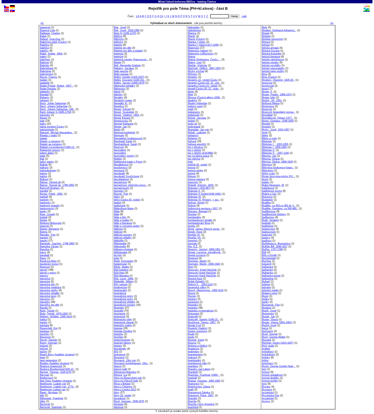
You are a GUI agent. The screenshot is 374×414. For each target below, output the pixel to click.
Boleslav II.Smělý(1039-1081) (204, 193)
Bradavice (193, 348)
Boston (192, 296)
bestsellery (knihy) (124, 155)
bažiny (43, 351)
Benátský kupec (123, 100)
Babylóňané (46, 68)
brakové (192, 357)
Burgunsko (268, 313)
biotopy (118, 345)
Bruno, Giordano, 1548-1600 (278, 120)
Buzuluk (266, 339)
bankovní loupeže (50, 205)
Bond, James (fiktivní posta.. (204, 228)
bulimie (266, 284)
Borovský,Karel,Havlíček (202, 275)
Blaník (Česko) (196, 39)
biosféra (118, 337)
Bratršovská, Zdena (199, 386)
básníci (44, 275)
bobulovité (193, 115)
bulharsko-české (271, 275)
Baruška (44, 249)
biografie (118, 310)
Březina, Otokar (271, 158)
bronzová (267, 82)
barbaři (44, 217)
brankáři (192, 377)
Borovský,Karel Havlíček (202, 272)
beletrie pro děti (122, 47)
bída (116, 258)
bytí (264, 369)
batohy (44, 322)
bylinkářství (268, 354)
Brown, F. (267, 91)
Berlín (117, 129)
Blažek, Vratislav (197, 65)
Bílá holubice (121, 269)
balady (43, 138)
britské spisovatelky (273, 68)
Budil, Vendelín (270, 220)
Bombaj (192, 214)
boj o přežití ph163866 (200, 153)
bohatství (193, 135)
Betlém (118, 158)
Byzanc (266, 386)
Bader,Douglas (48, 88)
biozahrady (120, 348)
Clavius (211, 1)
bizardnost (120, 398)
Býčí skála (268, 345)
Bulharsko (267, 272)
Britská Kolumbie (271, 53)
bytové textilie (270, 380)
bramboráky (194, 360)
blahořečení (194, 30)
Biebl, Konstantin (123, 261)
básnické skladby (50, 293)
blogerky (193, 77)
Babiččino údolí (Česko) (53, 42)
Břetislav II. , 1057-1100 (275, 153)
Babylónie (45, 71)
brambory (193, 366)
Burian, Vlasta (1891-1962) (277, 322)
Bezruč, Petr (121, 193)
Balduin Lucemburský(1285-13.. (58, 147)
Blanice (192, 33)
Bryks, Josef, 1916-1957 (276, 129)
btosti (265, 179)
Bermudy (119, 135)
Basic (43, 258)
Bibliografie (120, 243)
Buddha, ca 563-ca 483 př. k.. (278, 205)
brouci (265, 88)
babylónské (46, 74)
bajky (43, 123)
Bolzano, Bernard (197, 211)
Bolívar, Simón (196, 202)
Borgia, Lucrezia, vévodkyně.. (205, 252)
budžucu (267, 240)
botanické (193, 301)
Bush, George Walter (274, 337)
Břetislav (267, 141)
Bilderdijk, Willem (123, 281)
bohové (192, 141)
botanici (192, 299)
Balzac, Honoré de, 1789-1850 (57, 185)
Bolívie (192, 205)
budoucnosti (269, 231)
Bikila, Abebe (121, 266)
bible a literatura (123, 223)
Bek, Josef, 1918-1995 (126, 30)
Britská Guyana (271, 50)
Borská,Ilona (195, 278)
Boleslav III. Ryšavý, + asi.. (204, 199)
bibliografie (120, 246)
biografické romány (124, 304)
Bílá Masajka (121, 275)
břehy (265, 135)
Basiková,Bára (48, 261)
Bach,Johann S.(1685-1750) (55, 112)
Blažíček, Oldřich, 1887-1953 (204, 68)
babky (43, 56)
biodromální (120, 290)
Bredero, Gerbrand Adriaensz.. (279, 30)
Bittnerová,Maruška (125, 372)
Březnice (267, 164)
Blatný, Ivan (195, 62)
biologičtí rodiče (123, 325)
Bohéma (192, 138)
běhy (42, 401)
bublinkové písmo (272, 190)
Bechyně (45, 404)
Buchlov (266, 261)
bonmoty (193, 240)
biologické (119, 316)
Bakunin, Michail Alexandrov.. (56, 132)
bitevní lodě (120, 369)
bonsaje (192, 243)
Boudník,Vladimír (197, 328)
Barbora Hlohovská (50, 223)
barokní (44, 237)
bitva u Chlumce (123, 386)
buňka (265, 299)
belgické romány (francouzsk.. (131, 59)
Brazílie (192, 401)
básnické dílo (47, 284)
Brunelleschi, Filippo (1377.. (277, 117)
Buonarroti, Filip (271, 304)
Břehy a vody (269, 138)
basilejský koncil (49, 263)
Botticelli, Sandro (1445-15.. (203, 319)
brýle (264, 132)
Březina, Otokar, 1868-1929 (277, 161)
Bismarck (119, 357)
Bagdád (44, 94)
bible (116, 214)
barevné (44, 226)
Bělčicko (119, 39)
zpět (244, 16)
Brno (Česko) (269, 77)
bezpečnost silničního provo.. (130, 185)
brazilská (193, 407)
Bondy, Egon (195, 231)
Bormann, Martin (197, 261)
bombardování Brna (199, 223)
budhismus (268, 217)
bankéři (44, 196)
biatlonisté (119, 205)
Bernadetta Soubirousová (128, 138)
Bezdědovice (121, 164)
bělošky (118, 94)
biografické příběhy (124, 301)
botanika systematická (200, 310)
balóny (43, 176)
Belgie (117, 62)
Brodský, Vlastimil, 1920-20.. (278, 79)
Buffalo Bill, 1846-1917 (275, 246)
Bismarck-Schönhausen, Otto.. (131, 363)
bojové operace (196, 179)
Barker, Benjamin (49, 228)
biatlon (117, 202)
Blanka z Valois (197, 42)
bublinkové (268, 188)
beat (42, 357)
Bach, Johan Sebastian (53, 103)
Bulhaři (266, 281)
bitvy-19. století (122, 395)
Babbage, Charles (50, 33)
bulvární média (270, 290)
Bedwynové (46, 377)
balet (42, 155)
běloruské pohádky (124, 85)
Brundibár (267, 115)
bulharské (267, 269)
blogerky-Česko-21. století (203, 85)
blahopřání (194, 27)
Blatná (191, 56)
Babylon (44, 62)
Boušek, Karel (196, 339)
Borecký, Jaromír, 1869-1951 (204, 249)
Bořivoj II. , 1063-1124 (200, 284)
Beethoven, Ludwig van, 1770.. (57, 386)
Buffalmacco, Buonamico (276, 243)
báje (42, 120)
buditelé (266, 223)
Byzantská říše (270, 395)
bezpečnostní (121, 188)
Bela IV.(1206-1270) (125, 33)
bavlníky (44, 334)
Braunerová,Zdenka (199, 392)
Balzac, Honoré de (50, 182)
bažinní (44, 348)
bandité (44, 190)
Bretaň (265, 33)
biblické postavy (123, 234)
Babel (43, 36)
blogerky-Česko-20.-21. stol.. (204, 82)
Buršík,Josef (269, 325)
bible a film (120, 217)
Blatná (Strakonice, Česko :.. (204, 59)
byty (264, 383)
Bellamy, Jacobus (124, 68)
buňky (265, 301)
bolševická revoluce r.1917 (203, 208)
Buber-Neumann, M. (273, 185)
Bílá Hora (119, 272)
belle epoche (121, 71)
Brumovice (268, 106)
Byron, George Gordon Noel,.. (278, 366)
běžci (117, 196)
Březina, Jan (269, 155)
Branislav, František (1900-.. (204, 374)
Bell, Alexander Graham (127, 65)
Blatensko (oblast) (198, 50)
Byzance (267, 389)
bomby (192, 226)
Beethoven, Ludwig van (53, 383)
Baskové (45, 266)
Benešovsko (121, 120)
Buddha (266, 202)
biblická (118, 228)
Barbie (43, 220)
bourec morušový (197, 331)
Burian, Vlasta (270, 319)
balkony (44, 167)
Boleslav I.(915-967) (199, 188)
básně (43, 269)
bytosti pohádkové (272, 374)
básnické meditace (50, 287)
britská (266, 44)
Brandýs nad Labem (199, 369)
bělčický (118, 42)
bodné (191, 120)
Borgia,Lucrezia (197, 255)
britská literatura (271, 56)
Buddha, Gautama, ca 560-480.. (280, 208)
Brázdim (192, 398)
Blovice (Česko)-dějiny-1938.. (204, 97)
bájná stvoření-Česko (52, 126)
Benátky (118, 97)
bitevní (118, 366)
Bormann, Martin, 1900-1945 (204, 263)
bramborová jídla (197, 363)
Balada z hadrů (48, 135)
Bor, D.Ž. (193, 246)
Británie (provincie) (272, 39)
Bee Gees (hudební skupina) (56, 380)
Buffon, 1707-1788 (272, 249)
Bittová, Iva (120, 374)
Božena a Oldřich (197, 345)
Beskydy (119, 147)
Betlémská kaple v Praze (128, 161)
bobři (190, 109)
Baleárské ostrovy (50, 150)
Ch (161, 16)
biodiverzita (120, 287)
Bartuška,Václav (49, 246)
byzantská (268, 392)
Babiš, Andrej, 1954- (51, 53)
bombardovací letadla (200, 220)
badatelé (44, 82)
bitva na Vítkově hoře (126, 380)
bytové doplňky (270, 377)
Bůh (264, 252)
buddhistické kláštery (274, 214)
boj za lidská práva (198, 155)
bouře (191, 337)
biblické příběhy (123, 237)
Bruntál (266, 123)
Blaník (191, 36)
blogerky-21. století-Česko (203, 79)
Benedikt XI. (121, 103)
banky (43, 211)
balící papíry (47, 161)
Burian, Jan (268, 316)
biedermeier (120, 263)
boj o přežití (194, 150)
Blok (190, 94)
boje (190, 161)
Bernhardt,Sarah (123, 141)
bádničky (45, 91)
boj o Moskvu (195, 147)
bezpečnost (120, 182)
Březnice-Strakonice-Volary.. (278, 167)
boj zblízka (194, 158)
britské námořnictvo (273, 59)
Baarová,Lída (47, 30)
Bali (42, 158)
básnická (45, 278)
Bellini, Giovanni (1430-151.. (130, 79)
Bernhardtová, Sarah (125, 144)
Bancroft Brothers (50, 188)
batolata (44, 325)
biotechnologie (122, 339)
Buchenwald (269, 258)
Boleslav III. (195, 196)
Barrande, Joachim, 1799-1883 (57, 243)
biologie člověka (123, 331)
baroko (44, 240)
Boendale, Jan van (198, 129)
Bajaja (43, 117)
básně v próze (48, 272)
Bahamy (44, 97)
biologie (118, 328)
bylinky (266, 357)
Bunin (265, 296)
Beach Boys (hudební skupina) (57, 354)
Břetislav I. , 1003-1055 (275, 144)
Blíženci (192, 74)
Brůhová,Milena (271, 103)
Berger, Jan (120, 126)
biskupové (119, 354)
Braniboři (193, 372)
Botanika (193, 304)
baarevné (45, 27)
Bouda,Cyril (194, 325)
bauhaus (44, 331)
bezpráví (119, 190)
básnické (45, 281)
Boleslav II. (194, 190)
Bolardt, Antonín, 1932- (201, 185)
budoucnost (268, 228)
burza (265, 328)
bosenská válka (197, 287)
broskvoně (268, 85)
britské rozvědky (271, 65)
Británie (266, 36)
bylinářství (268, 351)
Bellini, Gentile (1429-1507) (129, 77)
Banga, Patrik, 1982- (51, 193)
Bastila (44, 307)
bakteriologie (47, 129)
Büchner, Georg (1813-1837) (278, 342)
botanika (193, 307)
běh (42, 395)
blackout (118, 407)
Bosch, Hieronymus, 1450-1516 (205, 290)
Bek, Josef (120, 27)
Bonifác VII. (194, 237)
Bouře (191, 334)
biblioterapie (120, 252)
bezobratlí (119, 173)
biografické (120, 293)
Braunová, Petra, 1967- (201, 395)
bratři (191, 389)
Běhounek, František (51, 398)
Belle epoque (121, 74)
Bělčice (118, 36)
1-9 (137, 16)
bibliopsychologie (123, 249)
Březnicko (267, 170)
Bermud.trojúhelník (124, 132)
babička (44, 47)
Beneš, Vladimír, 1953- (127, 115)
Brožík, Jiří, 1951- (272, 100)
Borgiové (193, 258)
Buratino (266, 307)
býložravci (267, 363)
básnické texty (48, 296)
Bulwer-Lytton (269, 293)
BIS (116, 351)
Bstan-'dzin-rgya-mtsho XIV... (278, 176)
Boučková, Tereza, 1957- (202, 322)
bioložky (118, 334)
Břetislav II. (268, 150)
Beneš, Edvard (122, 109)
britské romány (270, 62)
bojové (191, 173)
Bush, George (270, 334)
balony (43, 173)
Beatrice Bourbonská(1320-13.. (57, 369)
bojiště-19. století (197, 164)
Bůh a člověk (269, 255)
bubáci (265, 182)
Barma (43, 231)
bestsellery (120, 153)
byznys (266, 401)
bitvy (116, 392)
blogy (191, 91)
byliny (265, 360)
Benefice (119, 106)
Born (190, 266)
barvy (43, 252)
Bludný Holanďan (197, 103)
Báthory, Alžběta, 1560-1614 (56, 316)
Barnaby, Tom (48, 234)
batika (43, 319)
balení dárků (47, 153)
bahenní (44, 100)
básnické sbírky (49, 290)
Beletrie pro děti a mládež (128, 50)
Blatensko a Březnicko (200, 53)
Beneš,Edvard (122, 117)
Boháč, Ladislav (197, 132)
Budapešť (267, 199)
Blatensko (193, 47)
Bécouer (44, 374)
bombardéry (194, 217)
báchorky (45, 115)
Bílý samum (121, 284)
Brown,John (268, 97)
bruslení (266, 126)
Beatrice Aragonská (51, 366)
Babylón (44, 65)
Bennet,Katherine (123, 123)
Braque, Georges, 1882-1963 (204, 380)
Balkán (44, 164)
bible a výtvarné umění (127, 226)
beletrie (118, 44)
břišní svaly (268, 173)
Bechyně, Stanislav (51, 407)
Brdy (264, 27)
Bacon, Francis (48, 77)
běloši (117, 91)
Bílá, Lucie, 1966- (124, 278)
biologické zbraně (124, 322)
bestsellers (120, 150)
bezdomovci (121, 167)
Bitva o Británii (122, 383)
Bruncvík (267, 109)
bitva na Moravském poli (128, 377)
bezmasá (119, 170)
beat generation (48, 360)
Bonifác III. (194, 234)
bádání (44, 79)
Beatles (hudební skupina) (54, 363)
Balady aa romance (51, 144)
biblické (118, 231)
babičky (44, 50)
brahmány (193, 351)
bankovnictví (47, 208)
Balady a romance (50, 141)
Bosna (191, 293)
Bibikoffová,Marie (124, 208)
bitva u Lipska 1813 (125, 389)
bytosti (266, 372)
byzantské (268, 398)
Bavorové (45, 337)
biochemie (119, 313)
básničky (45, 301)
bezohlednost (121, 179)
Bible (117, 211)
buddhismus (269, 211)
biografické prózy (123, 296)
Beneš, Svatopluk (124, 112)
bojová (191, 167)
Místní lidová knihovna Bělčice (176, 1)
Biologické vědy (123, 319)
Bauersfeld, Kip (48, 328)
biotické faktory (122, 342)
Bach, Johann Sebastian (54, 106)
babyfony (45, 59)
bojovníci (193, 182)
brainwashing (195, 354)
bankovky (45, 202)
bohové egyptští (197, 144)
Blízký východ (196, 71)
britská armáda (270, 47)
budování (267, 234)
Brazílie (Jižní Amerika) (201, 404)
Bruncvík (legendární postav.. (278, 112)
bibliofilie (119, 240)
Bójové (192, 176)
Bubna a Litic (269, 193)
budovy (266, 237)
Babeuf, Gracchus (50, 39)
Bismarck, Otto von (125, 360)
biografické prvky (123, 299)
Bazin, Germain (48, 342)
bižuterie (118, 404)
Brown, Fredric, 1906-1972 (277, 94)
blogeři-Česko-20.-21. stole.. (204, 88)
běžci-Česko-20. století (127, 199)
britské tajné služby (273, 71)
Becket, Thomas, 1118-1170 (55, 372)
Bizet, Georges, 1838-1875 (129, 401)
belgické (118, 56)
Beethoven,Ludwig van (52, 389)
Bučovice (267, 196)
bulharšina (267, 278)
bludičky (192, 100)
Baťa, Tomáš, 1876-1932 (54, 313)
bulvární (266, 287)
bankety (44, 199)
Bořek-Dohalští (196, 281)
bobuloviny (194, 112)
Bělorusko (119, 88)
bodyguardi (194, 126)
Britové (266, 42)
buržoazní (267, 331)
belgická (118, 53)
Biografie (119, 307)
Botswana (193, 313)
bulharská (267, 266)
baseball (44, 255)
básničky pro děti (49, 304)
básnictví (45, 299)
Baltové (44, 179)
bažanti (44, 345)
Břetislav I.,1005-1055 (274, 147)
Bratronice (193, 383)
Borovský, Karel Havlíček (202, 269)
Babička (44, 44)
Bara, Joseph (47, 214)
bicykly (118, 255)
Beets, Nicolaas (49, 392)
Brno (264, 74)
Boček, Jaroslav (197, 117)
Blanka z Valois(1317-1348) (203, 44)
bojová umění (195, 170)
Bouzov (192, 342)
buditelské (267, 226)
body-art (192, 123)
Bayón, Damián (48, 339)
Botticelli (193, 316)
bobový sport (195, 106)
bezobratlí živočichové (126, 176)
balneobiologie (48, 170)
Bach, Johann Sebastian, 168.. (57, 109)
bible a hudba (121, 220)
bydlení (266, 348)
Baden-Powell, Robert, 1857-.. (57, 85)
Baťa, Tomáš (47, 310)
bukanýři (267, 263)
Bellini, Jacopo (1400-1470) (129, 82)
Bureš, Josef (269, 310)
